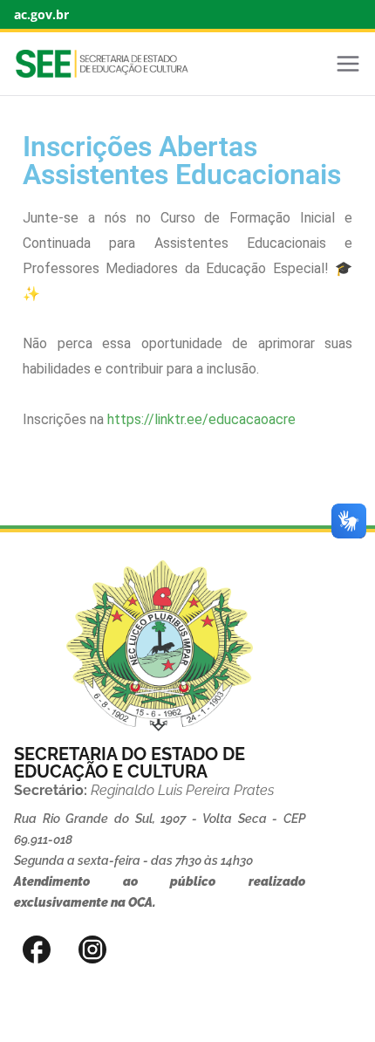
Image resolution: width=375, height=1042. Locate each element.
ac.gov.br (41, 14)
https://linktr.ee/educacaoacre (201, 419)
